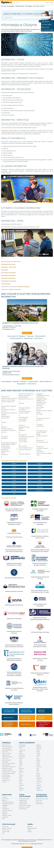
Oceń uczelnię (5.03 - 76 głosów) (10, 381)
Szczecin (40, 483)
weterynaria (39, 440)
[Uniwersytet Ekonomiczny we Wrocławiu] (20, 735)
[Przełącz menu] (40, 21)
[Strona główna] (10, 2)
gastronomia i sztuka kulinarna (26, 394)
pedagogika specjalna (41, 399)
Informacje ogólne (47, 24)
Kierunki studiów (20, 6)
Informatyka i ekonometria (8, 272)
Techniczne (4, 797)
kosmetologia (22, 419)
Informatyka (28, 6)
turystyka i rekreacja (41, 436)
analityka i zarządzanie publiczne (9, 398)
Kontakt (29, 830)
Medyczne (4, 800)
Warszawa (40, 487)
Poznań (14, 480)
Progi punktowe (28, 338)
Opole (40, 477)
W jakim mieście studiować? (8, 763)
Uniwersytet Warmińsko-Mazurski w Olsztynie (20, 323)
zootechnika (39, 451)
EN (48, 2)
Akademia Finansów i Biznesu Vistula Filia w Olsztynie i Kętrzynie (23, 367)
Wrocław (14, 490)
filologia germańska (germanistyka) (6, 448)
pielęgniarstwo (40, 400)
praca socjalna (40, 407)
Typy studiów (5, 761)
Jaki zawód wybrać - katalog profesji (26, 717)
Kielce (39, 470)
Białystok (14, 463)
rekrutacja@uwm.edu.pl (8, 329)
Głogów (20, 753)
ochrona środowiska (24, 454)
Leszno (38, 763)
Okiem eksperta (39, 803)
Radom (40, 480)
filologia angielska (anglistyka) (8, 443)
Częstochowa (22, 750)
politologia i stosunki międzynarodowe (41, 403)
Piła (37, 771)
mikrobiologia (22, 440)
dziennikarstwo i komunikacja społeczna (8, 431)
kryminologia (22, 421)
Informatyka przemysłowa (8, 275)
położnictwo (39, 405)
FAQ (3, 833)
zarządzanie (39, 446)
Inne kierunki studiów (47, 30)
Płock (20, 773)
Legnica (20, 763)
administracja (4, 396)
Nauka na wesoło (6, 780)
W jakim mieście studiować (25, 805)
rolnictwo (38, 420)
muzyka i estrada (23, 441)
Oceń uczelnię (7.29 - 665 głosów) (16, 336)
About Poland (5, 826)
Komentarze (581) (40, 336)
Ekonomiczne (5, 798)
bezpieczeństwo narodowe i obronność (8, 410)
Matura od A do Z (8, 717)
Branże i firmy (39, 800)
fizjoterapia (4, 454)
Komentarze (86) (33, 381)
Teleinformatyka (5, 284)
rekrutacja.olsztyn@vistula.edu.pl (10, 374)
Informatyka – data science (8, 267)
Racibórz (38, 775)
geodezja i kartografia (24, 395)
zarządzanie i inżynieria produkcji (42, 449)
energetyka (4, 438)
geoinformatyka (23, 397)
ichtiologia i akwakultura (25, 408)
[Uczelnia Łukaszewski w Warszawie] (6, 734)
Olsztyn (20, 770)
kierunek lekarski (23, 417)
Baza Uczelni (5, 751)
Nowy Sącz (39, 766)
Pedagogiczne (5, 805)
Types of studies (6, 831)
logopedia (21, 430)
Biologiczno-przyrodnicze (8, 803)
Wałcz (20, 786)
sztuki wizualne (40, 426)
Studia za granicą (25, 724)
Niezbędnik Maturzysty (41, 711)
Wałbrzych (39, 785)
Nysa (38, 768)
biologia (3, 414)
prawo (38, 409)
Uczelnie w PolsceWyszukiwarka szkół (26, 711)
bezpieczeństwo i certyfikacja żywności (8, 407)
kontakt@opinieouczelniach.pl (28, 841)
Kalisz (38, 756)
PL (45, 2)
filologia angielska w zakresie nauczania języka (8, 445)
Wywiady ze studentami (7, 770)
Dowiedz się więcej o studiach (9, 771)
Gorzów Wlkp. (22, 755)
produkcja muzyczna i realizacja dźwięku (44, 411)
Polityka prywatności (32, 828)
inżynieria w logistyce (24, 413)
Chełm (20, 748)
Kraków (40, 473)
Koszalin (14, 473)
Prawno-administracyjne (7, 802)
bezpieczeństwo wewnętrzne (8, 413)
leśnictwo (21, 425)
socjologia (38, 424)
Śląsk (20, 781)
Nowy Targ (21, 768)
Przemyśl (21, 775)
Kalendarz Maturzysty (7, 750)
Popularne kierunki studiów (8, 773)
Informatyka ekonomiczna (8, 264)
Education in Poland (6, 828)
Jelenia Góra (22, 756)
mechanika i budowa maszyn (26, 436)
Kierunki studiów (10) (45, 381)
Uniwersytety (5, 817)
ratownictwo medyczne (42, 418)
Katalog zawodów (6, 776)
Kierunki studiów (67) (16, 338)
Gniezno (38, 753)
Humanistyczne (5, 808)
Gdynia (40, 467)
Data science (4, 270)
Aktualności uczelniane (7, 756)
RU (50, 2)
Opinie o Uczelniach (6, 753)
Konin (20, 760)
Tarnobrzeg (39, 781)
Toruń (14, 487)
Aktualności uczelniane (41, 717)
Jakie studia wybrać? (6, 760)
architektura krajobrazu (7, 401)
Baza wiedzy (39, 802)
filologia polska (4, 451)
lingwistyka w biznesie (24, 427)
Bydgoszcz (40, 463)
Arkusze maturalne (6, 748)
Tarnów (20, 783)
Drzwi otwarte (38, 338)
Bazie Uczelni (10, 132)
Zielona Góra (40, 490)
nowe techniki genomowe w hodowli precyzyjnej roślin (26, 448)
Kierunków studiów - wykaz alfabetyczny (9, 711)
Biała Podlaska (22, 745)
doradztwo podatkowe (7, 428)
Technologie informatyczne (8, 281)
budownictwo (4, 418)
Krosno (38, 761)
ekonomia (3, 436)
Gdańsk (14, 467)
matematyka (22, 435)
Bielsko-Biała (22, 746)
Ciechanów (39, 748)
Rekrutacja (30, 336)
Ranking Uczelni (5, 755)
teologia (38, 434)
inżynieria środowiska (24, 411)
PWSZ (3, 818)
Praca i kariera (5, 778)
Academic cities (5, 830)
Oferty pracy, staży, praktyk (42, 798)
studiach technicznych (15, 289)
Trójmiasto (21, 785)
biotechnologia (5, 416)
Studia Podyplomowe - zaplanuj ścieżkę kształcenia (44, 724)
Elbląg (38, 750)
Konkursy (30, 831)
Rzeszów (14, 483)
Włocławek (21, 788)
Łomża (38, 765)
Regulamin (30, 826)
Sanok (20, 778)
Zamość (21, 790)
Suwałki (20, 780)
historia (20, 403)
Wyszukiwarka (45, 21)
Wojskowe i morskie (6, 815)
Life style (4, 781)
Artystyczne (4, 813)
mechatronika (22, 438)
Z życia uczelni (5, 758)
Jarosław (38, 755)
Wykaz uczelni (45, 27)
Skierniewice (39, 778)
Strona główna (10, 6)
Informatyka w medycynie (8, 278)
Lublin (14, 477)
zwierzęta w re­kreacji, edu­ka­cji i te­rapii (44, 454)
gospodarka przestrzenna (25, 399)
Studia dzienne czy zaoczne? (8, 766)
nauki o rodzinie (23, 446)
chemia (3, 422)
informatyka (22, 409)
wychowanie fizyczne (41, 442)
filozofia (3, 453)
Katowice (14, 470)
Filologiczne (4, 812)
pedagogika (39, 394)
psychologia (39, 414)
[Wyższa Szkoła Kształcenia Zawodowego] (34, 734)
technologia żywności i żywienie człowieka (41, 431)
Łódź (14, 493)
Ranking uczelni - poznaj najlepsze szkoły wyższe (8, 724)
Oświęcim (21, 771)
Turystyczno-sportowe (7, 810)
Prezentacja (26, 333)
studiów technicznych (24, 286)
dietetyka (3, 427)
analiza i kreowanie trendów (8, 400)
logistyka (21, 428)
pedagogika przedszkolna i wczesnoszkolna (43, 396)
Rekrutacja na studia (6, 768)
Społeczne (4, 807)
